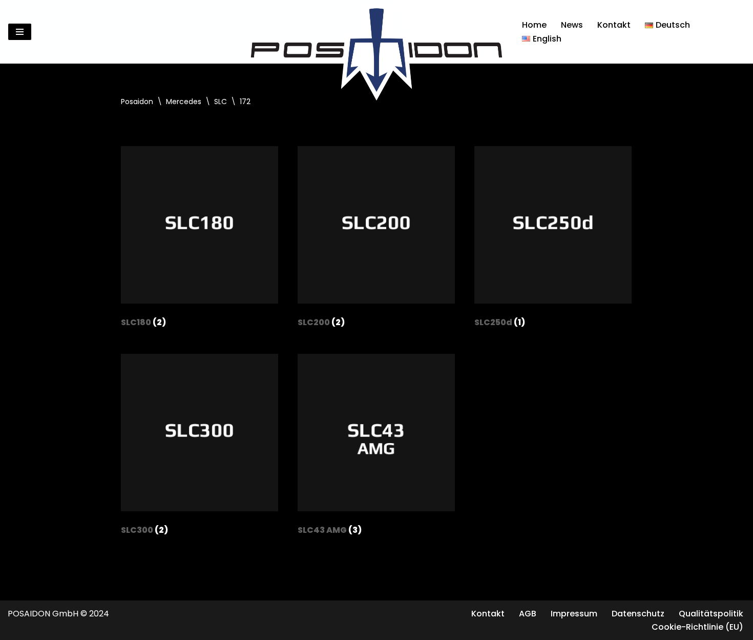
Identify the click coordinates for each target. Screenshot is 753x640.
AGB (527, 613)
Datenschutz (638, 613)
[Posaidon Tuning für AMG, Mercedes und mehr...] (376, 31)
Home (534, 25)
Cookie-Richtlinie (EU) (697, 627)
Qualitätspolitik (711, 613)
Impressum (574, 613)
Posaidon (137, 101)
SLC (220, 101)
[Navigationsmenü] (20, 32)
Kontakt (614, 25)
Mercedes (183, 101)
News (572, 25)
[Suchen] (736, 32)
